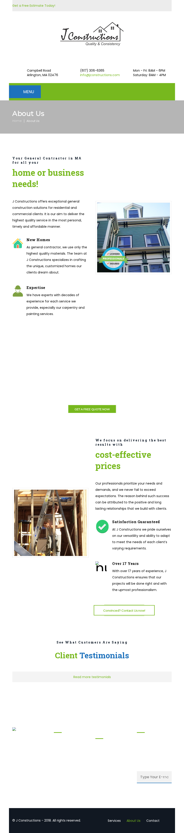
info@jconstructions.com (100, 75)
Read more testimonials (92, 677)
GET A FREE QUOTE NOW (92, 409)
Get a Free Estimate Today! (33, 5)
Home (17, 121)
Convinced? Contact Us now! (124, 610)
